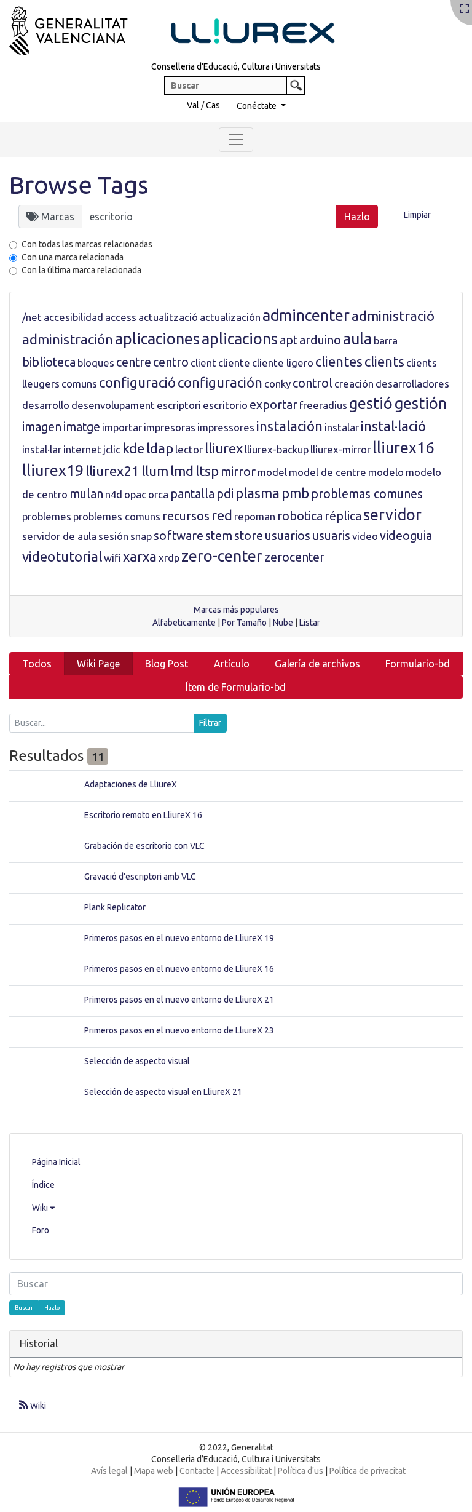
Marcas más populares (236, 610)
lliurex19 (53, 470)
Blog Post (166, 663)
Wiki (41, 1207)
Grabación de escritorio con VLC (144, 846)
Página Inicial (56, 1162)
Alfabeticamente (184, 622)
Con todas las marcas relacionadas (87, 244)
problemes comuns (116, 516)
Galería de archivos (317, 663)
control (312, 383)
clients (384, 361)
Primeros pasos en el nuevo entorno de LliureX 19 (179, 938)
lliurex (224, 448)
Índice (43, 1185)
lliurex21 (112, 471)
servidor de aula (59, 536)
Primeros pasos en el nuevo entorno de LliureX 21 (179, 1000)
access (120, 317)
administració (393, 316)
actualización (230, 317)
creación (354, 383)
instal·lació (393, 426)
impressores (225, 427)
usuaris (331, 536)
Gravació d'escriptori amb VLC (140, 876)
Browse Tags (79, 185)
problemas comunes (367, 494)
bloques (95, 362)
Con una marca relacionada (73, 257)
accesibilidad (73, 317)
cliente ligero (282, 362)
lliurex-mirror (340, 449)
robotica (300, 516)
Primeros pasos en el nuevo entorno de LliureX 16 (179, 969)
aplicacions (240, 339)
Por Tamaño (244, 622)
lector (189, 449)
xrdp (169, 557)
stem (218, 536)
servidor (392, 514)
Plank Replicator (115, 907)
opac (135, 494)
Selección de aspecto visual (137, 1061)
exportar (273, 405)
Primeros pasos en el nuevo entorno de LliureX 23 (179, 1030)
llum (154, 471)
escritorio (225, 405)
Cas (213, 105)
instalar (341, 427)
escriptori (179, 405)
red (221, 515)
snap (141, 536)
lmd (182, 471)
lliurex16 (403, 447)
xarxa (140, 556)
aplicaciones (157, 339)
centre (133, 362)
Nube (283, 622)
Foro (40, 1230)
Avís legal (109, 1471)
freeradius (323, 405)
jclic (111, 449)
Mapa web (153, 1471)
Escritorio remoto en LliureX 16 (143, 815)
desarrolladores (412, 383)
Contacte (196, 1471)
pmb (295, 493)
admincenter (306, 315)
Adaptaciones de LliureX (130, 784)
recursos (186, 516)
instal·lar (41, 449)
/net (32, 317)
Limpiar (417, 215)
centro (171, 362)
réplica (342, 516)
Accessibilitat (246, 1471)
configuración (220, 382)
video (365, 536)
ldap (159, 448)
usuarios (287, 536)
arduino (320, 340)
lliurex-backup (277, 449)
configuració (137, 382)
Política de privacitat (367, 1471)
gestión (421, 403)
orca (158, 494)
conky (277, 383)
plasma (257, 493)
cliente (234, 362)
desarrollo (45, 405)
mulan (86, 494)
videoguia (406, 536)
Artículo (232, 663)
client (203, 362)
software (178, 536)
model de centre (327, 472)
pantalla (192, 494)
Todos (37, 663)
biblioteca (49, 362)
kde (133, 448)
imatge (81, 427)
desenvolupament (113, 405)
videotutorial (62, 556)
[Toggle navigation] (236, 139)
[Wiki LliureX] (187, 27)
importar (122, 427)
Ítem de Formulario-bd (236, 687)
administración (67, 339)
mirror (238, 472)
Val (193, 105)
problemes (46, 516)
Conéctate (257, 106)
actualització (168, 317)
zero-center (221, 556)
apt (288, 340)
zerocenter (294, 557)
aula (357, 339)
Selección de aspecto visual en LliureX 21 (163, 1092)
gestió (371, 403)
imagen (41, 427)
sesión (113, 536)
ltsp (207, 471)
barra (386, 340)
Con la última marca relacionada (81, 270)
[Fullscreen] (464, 9)
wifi (112, 557)
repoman (254, 516)
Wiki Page (98, 663)
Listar (309, 622)
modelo (386, 472)
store (248, 536)
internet (82, 449)
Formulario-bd (417, 663)
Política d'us (300, 1471)
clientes (339, 361)
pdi (225, 494)
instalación (289, 426)
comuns (79, 383)
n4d (113, 494)
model (272, 472)
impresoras (169, 427)
